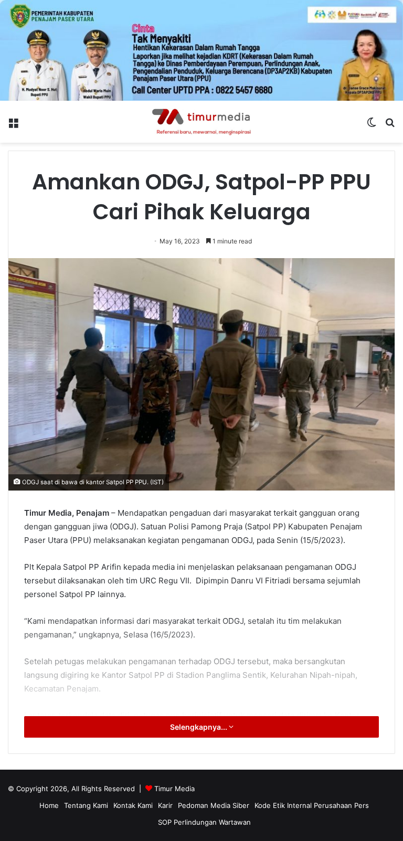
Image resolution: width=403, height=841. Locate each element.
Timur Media (174, 788)
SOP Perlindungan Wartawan (204, 822)
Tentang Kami (86, 805)
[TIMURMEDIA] (201, 121)
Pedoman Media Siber (213, 805)
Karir (165, 805)
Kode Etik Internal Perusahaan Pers (311, 805)
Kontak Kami (133, 805)
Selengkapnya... (199, 726)
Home (49, 805)
